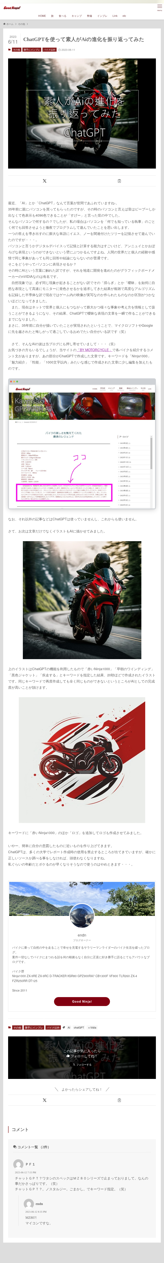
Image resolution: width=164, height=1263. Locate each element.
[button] (44, 180)
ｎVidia (92, 1027)
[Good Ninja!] (12, 7)
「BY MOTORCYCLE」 (94, 349)
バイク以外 (49, 49)
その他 (16, 49)
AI (69, 1027)
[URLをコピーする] (119, 180)
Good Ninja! (82, 1001)
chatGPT (79, 1027)
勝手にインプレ (32, 49)
